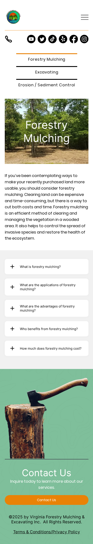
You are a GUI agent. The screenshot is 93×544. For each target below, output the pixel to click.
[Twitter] (42, 39)
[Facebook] (73, 39)
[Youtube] (31, 39)
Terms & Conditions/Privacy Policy (46, 531)
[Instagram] (84, 39)
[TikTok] (52, 39)
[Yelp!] (63, 39)
